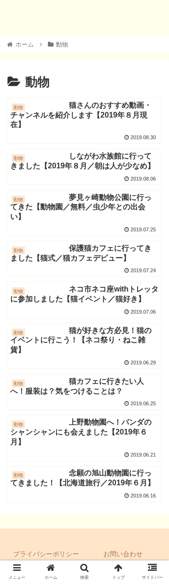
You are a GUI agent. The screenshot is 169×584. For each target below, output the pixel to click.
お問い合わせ (123, 554)
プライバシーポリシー (46, 554)
